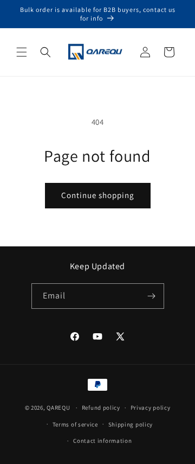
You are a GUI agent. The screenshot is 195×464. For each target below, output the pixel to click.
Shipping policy (130, 424)
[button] (22, 52)
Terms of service (75, 424)
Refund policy (101, 407)
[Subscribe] (152, 296)
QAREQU (58, 407)
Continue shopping (97, 195)
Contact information (102, 440)
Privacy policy (151, 407)
